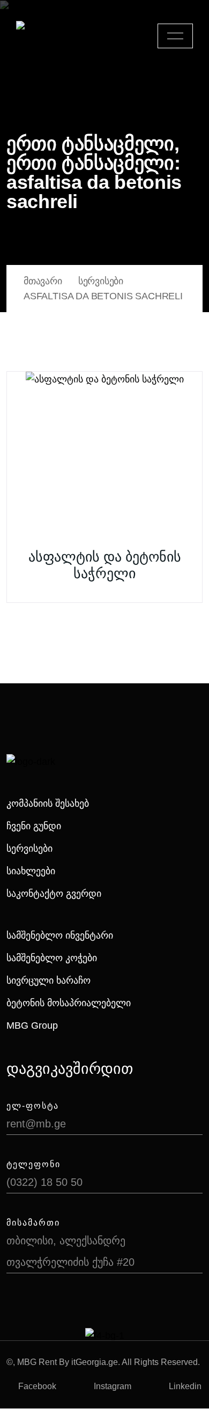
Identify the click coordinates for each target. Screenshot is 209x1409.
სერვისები (29, 848)
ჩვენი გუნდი (33, 826)
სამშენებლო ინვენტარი (59, 935)
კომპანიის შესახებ (47, 803)
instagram (112, 1386)
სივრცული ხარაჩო (48, 980)
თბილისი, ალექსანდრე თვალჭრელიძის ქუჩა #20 (70, 1251)
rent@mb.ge (36, 1124)
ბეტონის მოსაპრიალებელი (68, 1003)
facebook (37, 1386)
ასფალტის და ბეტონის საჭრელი (104, 565)
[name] (175, 36)
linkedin (185, 1386)
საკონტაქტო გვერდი (53, 893)
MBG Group (32, 1025)
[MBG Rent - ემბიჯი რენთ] (54, 36)
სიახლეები (30, 871)
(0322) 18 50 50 (44, 1182)
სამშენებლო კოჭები (51, 958)
